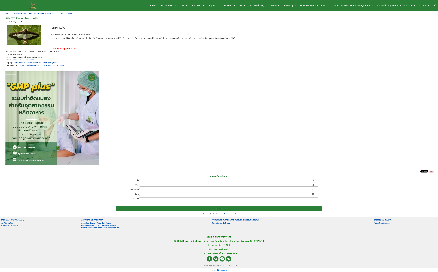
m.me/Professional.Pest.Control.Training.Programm (42, 65)
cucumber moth (22, 22)
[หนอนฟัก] (24, 35)
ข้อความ (136, 198)
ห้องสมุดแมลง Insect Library (22, 13)
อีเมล (137, 194)
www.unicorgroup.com (24, 59)
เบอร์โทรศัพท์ (134, 189)
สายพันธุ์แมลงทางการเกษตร (45, 13)
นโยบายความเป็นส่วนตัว (230, 214)
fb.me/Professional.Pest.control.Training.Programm (35, 62)
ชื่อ (138, 180)
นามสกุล (136, 185)
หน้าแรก (7, 13)
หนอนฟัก (12, 22)
